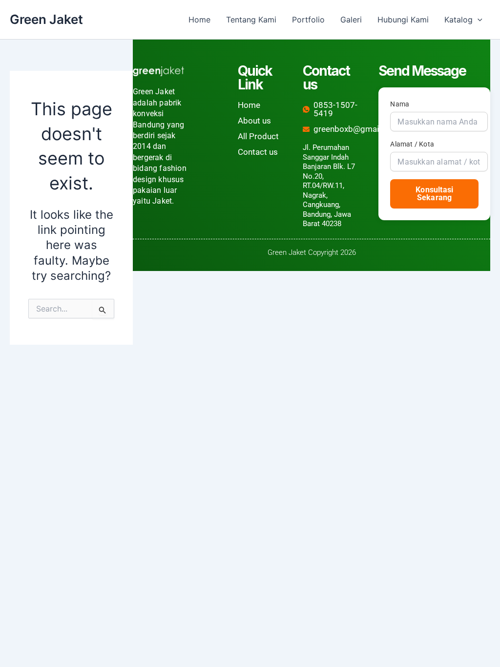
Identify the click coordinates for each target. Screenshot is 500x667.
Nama (399, 104)
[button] (477, 19)
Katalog (458, 19)
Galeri (351, 19)
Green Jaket (46, 19)
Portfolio (308, 19)
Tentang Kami (251, 19)
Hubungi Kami (403, 19)
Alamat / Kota (412, 144)
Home (199, 19)
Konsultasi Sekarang (434, 193)
